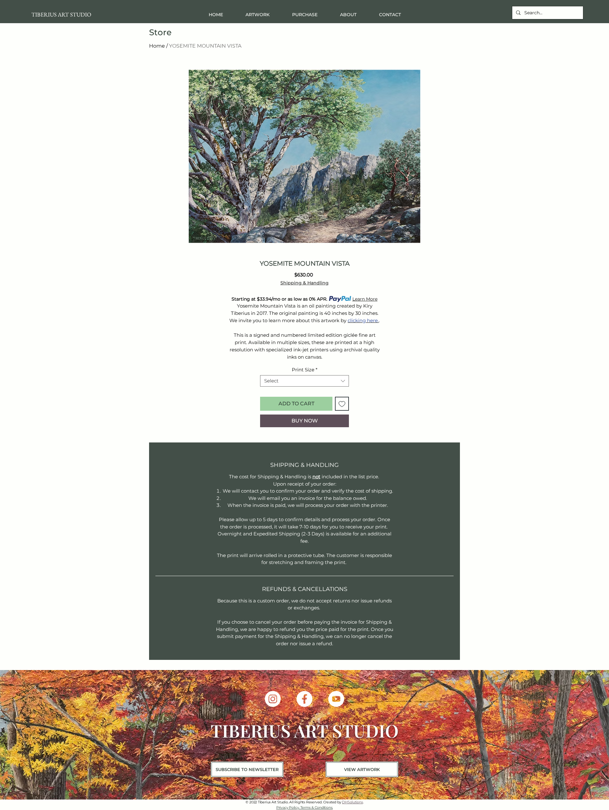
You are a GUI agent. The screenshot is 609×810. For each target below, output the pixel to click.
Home (157, 46)
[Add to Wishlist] (342, 404)
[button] (305, 15)
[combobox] (304, 381)
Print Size (305, 370)
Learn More (364, 299)
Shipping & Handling (304, 283)
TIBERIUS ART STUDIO (61, 14)
